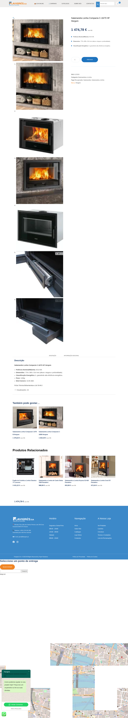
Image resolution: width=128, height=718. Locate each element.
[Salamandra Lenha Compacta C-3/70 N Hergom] (25, 417)
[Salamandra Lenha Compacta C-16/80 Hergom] (51, 417)
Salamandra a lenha (98, 80)
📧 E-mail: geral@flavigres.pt (21, 536)
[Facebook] (14, 542)
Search (24, 571)
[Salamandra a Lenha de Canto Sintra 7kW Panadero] (51, 467)
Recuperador (79, 80)
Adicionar (90, 59)
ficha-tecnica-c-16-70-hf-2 (33, 385)
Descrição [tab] (52, 355)
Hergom (78, 83)
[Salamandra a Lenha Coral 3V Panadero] (103, 467)
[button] (14, 18)
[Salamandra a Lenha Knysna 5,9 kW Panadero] (77, 467)
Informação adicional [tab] (71, 355)
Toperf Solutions (43, 556)
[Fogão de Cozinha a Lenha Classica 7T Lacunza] (25, 467)
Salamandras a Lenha (85, 77)
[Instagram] (17, 542)
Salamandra (87, 80)
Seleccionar (7, 567)
